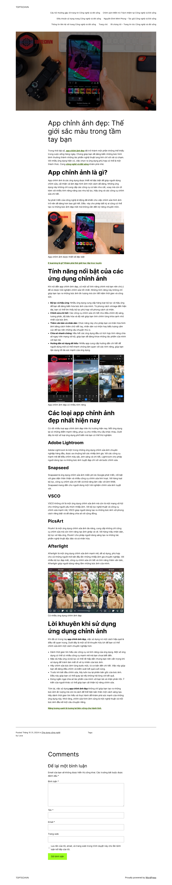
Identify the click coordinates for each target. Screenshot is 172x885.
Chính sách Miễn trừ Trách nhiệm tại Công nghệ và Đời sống (129, 13)
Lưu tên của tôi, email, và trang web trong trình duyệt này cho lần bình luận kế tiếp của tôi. (86, 848)
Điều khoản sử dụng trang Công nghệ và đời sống (79, 18)
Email (51, 822)
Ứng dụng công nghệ (51, 732)
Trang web (53, 834)
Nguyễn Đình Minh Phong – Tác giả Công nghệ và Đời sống (130, 18)
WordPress (151, 877)
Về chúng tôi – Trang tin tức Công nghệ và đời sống (133, 24)
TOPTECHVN (22, 7)
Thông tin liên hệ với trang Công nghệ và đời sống (73, 24)
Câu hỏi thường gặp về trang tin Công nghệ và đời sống (75, 13)
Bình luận (53, 781)
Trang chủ (103, 24)
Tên (50, 810)
